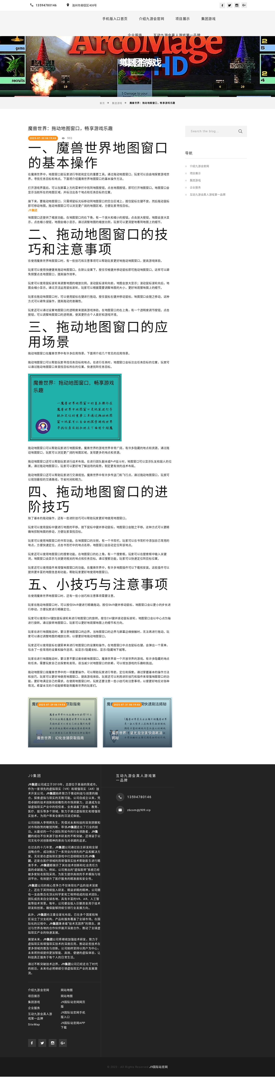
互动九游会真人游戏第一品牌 (177, 35)
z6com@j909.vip (139, 810)
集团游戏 (208, 19)
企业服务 (135, 35)
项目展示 (182, 19)
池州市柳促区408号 (84, 5)
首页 (102, 103)
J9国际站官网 (158, 1067)
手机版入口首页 (115, 19)
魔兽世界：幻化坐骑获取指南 (60, 738)
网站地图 (67, 990)
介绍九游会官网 (151, 19)
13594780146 (46, 5)
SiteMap (34, 1024)
